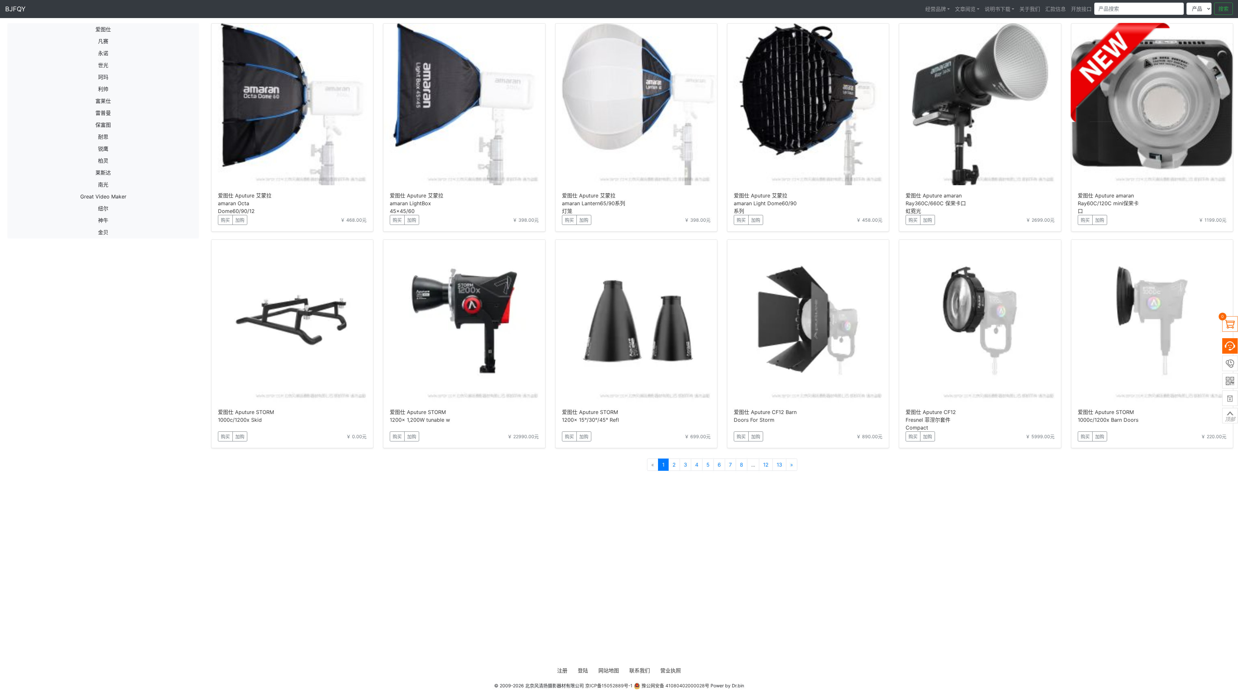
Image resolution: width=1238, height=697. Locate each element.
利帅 (103, 89)
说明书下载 (997, 9)
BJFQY (15, 9)
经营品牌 (935, 9)
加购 (239, 220)
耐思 (103, 137)
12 (766, 464)
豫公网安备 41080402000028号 (674, 685)
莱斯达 (103, 172)
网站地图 (608, 670)
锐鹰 (103, 149)
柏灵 (103, 160)
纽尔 (103, 208)
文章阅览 (965, 9)
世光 (103, 65)
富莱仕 (103, 101)
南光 (103, 184)
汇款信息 (1055, 9)
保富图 (103, 125)
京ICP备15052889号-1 (609, 685)
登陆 (583, 670)
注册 (562, 670)
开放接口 (1081, 9)
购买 (225, 220)
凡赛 (103, 41)
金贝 (103, 232)
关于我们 (1029, 9)
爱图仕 (103, 29)
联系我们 (639, 670)
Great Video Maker (103, 196)
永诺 (103, 53)
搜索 (1223, 8)
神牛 (103, 220)
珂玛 (103, 77)
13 (779, 464)
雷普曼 (103, 113)
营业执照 (670, 670)
